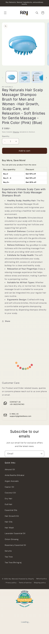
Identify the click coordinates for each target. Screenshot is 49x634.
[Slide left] (2, 77)
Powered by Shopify (26, 579)
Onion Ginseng (12, 539)
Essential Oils (11, 510)
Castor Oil (9, 487)
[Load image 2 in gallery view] (24, 77)
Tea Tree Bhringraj (13, 562)
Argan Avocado (12, 481)
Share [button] (7, 321)
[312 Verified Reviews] (24, 608)
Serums (8, 551)
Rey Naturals (13, 579)
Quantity (5, 136)
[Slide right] (46, 77)
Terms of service (25, 583)
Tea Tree (9, 557)
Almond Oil (10, 469)
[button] (5, 13)
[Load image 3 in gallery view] (37, 77)
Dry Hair (8, 498)
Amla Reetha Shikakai (14, 475)
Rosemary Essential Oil (15, 545)
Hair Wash (9, 527)
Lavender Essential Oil (15, 533)
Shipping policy (40, 583)
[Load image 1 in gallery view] (11, 77)
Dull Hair (8, 504)
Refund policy (41, 579)
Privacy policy (11, 583)
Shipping (16, 132)
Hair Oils (8, 522)
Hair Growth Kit (12, 516)
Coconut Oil (10, 493)
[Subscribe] (41, 454)
